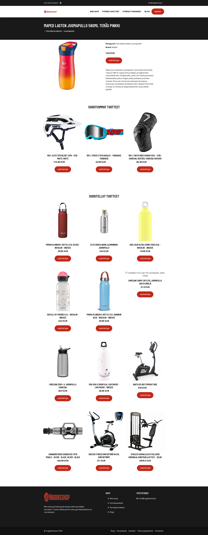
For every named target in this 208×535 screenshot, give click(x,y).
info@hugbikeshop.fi (155, 3)
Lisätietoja (114, 60)
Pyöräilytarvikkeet (132, 11)
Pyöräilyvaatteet (110, 11)
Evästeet (131, 531)
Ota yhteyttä (122, 531)
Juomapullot (69, 31)
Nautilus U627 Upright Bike (145, 384)
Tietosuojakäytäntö (145, 531)
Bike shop (94, 11)
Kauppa (158, 11)
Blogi (147, 11)
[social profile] (60, 3)
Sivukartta (159, 531)
